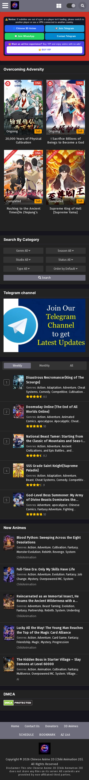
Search (46, 277)
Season (64, 250)
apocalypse (45, 421)
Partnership (35, 610)
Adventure (69, 387)
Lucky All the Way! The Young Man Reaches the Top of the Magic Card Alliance (50, 630)
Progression (60, 642)
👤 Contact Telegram (65, 36)
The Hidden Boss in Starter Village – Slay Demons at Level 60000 (49, 662)
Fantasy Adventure (49, 509)
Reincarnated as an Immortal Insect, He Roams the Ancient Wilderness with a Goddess (48, 598)
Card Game (59, 637)
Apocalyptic (62, 421)
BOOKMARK (47, 734)
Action (41, 387)
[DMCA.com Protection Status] (18, 704)
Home (15, 726)
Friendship (23, 642)
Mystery (33, 579)
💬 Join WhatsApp (24, 36)
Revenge (58, 552)
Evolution (58, 574)
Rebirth (46, 552)
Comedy (44, 392)
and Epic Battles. (54, 450)
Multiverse (23, 673)
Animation (44, 669)
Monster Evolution (29, 552)
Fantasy (73, 547)
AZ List (65, 734)
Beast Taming (51, 606)
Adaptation (54, 387)
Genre (22, 250)
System (70, 552)
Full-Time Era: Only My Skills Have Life (46, 569)
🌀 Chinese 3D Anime (24, 28)
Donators (51, 726)
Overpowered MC (51, 579)
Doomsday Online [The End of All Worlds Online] (51, 409)
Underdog (73, 610)
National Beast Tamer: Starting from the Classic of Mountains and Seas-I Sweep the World (54, 439)
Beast (30, 480)
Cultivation (76, 392)
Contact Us (32, 726)
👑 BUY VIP (44, 50)
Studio (22, 259)
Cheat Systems (45, 480)
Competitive (59, 392)
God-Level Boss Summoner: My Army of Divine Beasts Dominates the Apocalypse (54, 497)
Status (64, 259)
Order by (64, 268)
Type (22, 268)
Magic (35, 642)
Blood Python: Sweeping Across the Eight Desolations (49, 540)
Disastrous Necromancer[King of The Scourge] (55, 380)
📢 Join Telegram (64, 28)
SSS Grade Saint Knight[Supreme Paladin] (52, 468)
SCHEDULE (26, 734)
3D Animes (71, 726)
